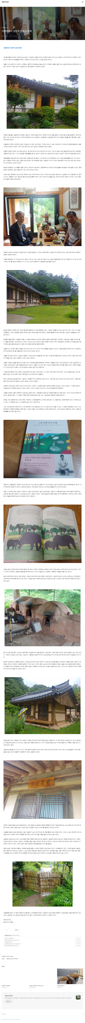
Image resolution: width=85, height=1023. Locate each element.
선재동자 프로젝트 (8, 938)
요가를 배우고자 (8, 941)
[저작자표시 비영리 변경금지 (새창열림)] (22, 930)
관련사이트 (4, 1014)
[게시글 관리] (11, 930)
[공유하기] (9, 930)
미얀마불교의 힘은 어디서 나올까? (12, 943)
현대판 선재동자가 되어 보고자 (11, 940)
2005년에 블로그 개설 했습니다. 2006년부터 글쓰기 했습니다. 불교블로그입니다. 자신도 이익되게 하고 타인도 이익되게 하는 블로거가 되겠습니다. (38, 998)
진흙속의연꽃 (5, 2)
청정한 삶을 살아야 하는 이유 (10, 945)
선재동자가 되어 (8, 935)
